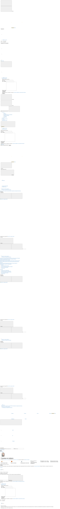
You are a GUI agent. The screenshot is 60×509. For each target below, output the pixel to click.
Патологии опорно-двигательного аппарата (7, 266)
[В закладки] (16, 196)
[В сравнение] (5, 196)
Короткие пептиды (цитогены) (13, 258)
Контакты (3, 119)
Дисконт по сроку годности (5, 256)
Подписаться (10, 480)
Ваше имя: (3, 80)
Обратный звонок (4, 78)
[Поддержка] (6, 64)
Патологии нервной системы (5, 265)
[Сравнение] (6, 156)
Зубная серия (4, 261)
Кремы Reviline (15, 260)
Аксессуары (10, 263)
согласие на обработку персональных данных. (20, 92)
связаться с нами (6, 459)
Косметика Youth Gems (12, 261)
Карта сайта (5, 117)
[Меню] (6, 3)
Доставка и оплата (4, 120)
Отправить (3, 91)
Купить (1, 243)
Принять (1, 467)
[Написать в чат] (11, 422)
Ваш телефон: (4, 81)
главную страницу (27, 459)
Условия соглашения (6, 115)
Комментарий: (4, 90)
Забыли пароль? (2, 449)
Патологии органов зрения (4, 267)
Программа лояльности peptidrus (8, 114)
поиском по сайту (16, 459)
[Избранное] (17, 156)
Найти (10, 145)
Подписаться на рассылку (3, 473)
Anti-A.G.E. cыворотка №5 (11, 236)
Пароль (15, 448)
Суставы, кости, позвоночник (5, 270)
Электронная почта (3, 448)
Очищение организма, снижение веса (6, 271)
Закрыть (3, 93)
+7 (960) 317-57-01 (4, 77)
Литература (6, 263)
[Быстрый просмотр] (5, 254)
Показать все (3, 268)
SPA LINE (7, 261)
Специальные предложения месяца (6, 189)
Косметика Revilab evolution (9, 260)
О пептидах (5, 116)
